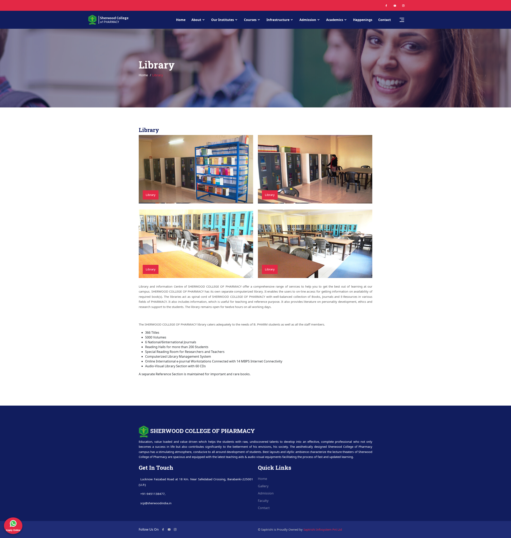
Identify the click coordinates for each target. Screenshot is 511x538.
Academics (334, 19)
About (196, 19)
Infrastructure (277, 19)
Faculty (263, 500)
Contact (384, 19)
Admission (307, 19)
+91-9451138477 (152, 494)
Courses (250, 19)
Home (180, 19)
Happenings (362, 19)
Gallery (263, 486)
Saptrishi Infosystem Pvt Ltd (322, 529)
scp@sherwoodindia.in (155, 503)
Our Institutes (222, 19)
